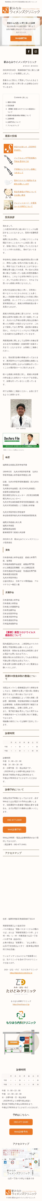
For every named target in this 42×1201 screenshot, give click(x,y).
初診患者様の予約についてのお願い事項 (25, 193)
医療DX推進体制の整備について (19, 115)
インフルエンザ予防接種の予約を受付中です (25, 159)
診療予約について (14, 122)
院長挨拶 (11, 106)
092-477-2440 (14, 820)
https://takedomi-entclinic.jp (21, 973)
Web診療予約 (21, 38)
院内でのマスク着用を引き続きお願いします (25, 182)
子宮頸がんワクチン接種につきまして (25, 171)
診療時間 (11, 119)
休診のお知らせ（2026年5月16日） (25, 148)
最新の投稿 (12, 102)
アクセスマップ (13, 125)
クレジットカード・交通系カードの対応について (25, 204)
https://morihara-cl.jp (21, 1004)
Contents (18, 97)
